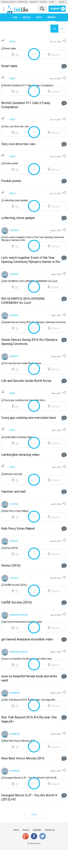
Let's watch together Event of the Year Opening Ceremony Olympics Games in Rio (30, 260)
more (34, 814)
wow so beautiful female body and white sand (29, 678)
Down (55, 54)
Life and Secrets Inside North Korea (26, 381)
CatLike (13, 230)
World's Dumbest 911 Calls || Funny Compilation (25, 105)
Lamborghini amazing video (20, 454)
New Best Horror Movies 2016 (22, 758)
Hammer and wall (13, 491)
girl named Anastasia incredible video (27, 639)
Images (27, 17)
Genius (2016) (11, 565)
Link (21, 9)
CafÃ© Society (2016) (16, 602)
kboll (12, 41)
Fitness (43, 2)
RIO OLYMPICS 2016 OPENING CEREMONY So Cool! (23, 301)
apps (39, 17)
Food (51, 2)
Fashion (33, 2)
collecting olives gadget (18, 218)
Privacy (26, 830)
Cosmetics (23, 2)
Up (17, 54)
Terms (16, 830)
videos (51, 17)
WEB (15, 17)
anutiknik (14, 692)
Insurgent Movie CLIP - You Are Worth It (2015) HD (29, 797)
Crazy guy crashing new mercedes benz (28, 418)
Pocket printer (11, 181)
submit (55, 8)
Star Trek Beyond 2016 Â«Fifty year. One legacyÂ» (29, 719)
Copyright (37, 830)
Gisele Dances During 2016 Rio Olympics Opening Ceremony (29, 342)
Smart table (9, 66)
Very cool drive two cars (18, 144)
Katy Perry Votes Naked (18, 528)
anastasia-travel (18, 614)
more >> (62, 2)
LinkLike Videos (8, 2)
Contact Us (50, 830)
